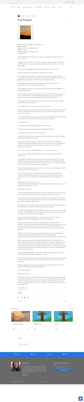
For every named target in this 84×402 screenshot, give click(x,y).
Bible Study (20, 292)
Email (55, 365)
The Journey (47, 7)
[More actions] (65, 16)
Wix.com (20, 381)
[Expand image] (25, 32)
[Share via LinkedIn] (24, 297)
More (60, 7)
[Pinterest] (70, 2)
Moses (56, 324)
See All (71, 308)
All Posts (13, 7)
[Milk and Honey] (42, 316)
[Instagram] (68, 2)
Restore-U (54, 7)
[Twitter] (73, 2)
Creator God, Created (18, 324)
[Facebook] (65, 2)
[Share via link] (28, 297)
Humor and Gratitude (27, 7)
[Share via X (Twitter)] (21, 297)
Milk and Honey (38, 324)
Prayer (19, 7)
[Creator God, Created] (20, 316)
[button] (71, 7)
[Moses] (63, 316)
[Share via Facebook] (18, 297)
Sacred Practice (38, 7)
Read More (24, 374)
